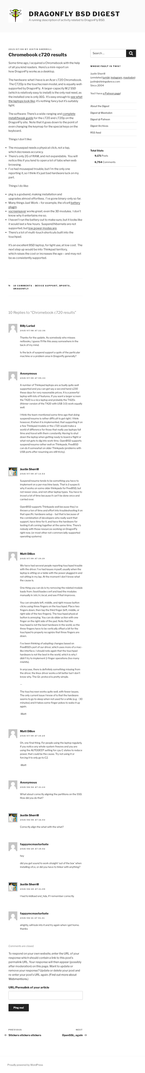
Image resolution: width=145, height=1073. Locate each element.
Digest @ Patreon (100, 119)
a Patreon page (111, 93)
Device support (46, 285)
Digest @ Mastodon (101, 112)
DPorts (64, 285)
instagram (116, 77)
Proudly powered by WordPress (25, 1064)
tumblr (106, 77)
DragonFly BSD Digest (74, 14)
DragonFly (21, 288)
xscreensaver (17, 211)
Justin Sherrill (40, 49)
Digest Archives (99, 125)
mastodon (129, 77)
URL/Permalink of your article (28, 987)
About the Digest (99, 106)
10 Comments (23, 285)
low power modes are (42, 228)
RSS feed (95, 132)
